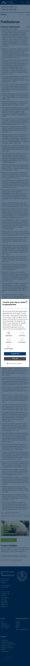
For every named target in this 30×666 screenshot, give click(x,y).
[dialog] (15, 333)
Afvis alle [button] (15, 358)
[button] (15, 363)
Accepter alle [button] (15, 353)
